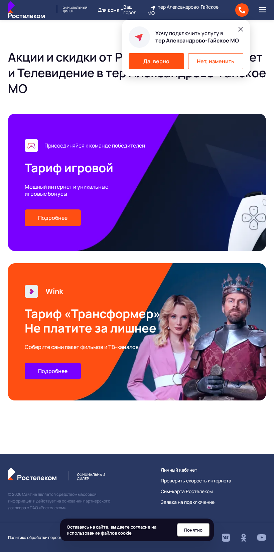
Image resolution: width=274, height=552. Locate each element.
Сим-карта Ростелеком (187, 491)
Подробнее (52, 217)
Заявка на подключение (188, 502)
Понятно (193, 530)
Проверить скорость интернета (196, 480)
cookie (125, 533)
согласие (140, 527)
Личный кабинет (179, 470)
